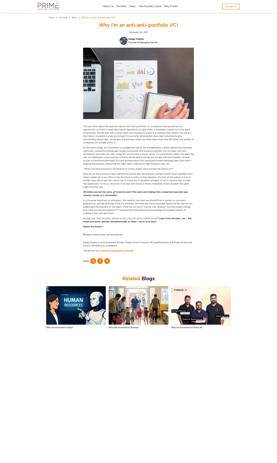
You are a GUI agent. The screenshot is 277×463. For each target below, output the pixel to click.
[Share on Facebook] (100, 261)
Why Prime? (171, 6)
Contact (229, 6)
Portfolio (121, 6)
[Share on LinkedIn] (93, 261)
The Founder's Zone (149, 6)
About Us (108, 6)
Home (52, 17)
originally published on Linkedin (116, 250)
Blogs (74, 17)
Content (63, 17)
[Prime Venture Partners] (48, 6)
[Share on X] (107, 261)
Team (132, 6)
